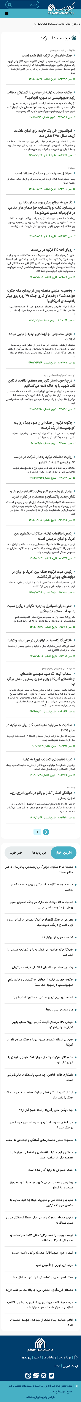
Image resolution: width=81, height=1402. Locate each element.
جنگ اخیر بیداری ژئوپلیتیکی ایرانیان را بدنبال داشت (41, 1277)
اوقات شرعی (70, 1366)
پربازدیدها (39, 852)
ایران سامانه (33, 1397)
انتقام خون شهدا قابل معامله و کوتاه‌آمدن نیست (42, 1253)
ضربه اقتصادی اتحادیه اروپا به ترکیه (47, 759)
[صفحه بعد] (46, 832)
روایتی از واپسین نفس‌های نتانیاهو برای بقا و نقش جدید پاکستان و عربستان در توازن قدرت (42, 494)
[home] (40, 1345)
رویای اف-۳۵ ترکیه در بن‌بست (51, 249)
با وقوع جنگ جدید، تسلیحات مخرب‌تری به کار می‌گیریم (51, 24)
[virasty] (36, 1375)
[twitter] (51, 1375)
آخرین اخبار (64, 852)
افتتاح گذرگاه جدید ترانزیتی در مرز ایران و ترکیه (40, 640)
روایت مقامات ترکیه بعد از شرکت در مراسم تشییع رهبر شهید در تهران (44, 460)
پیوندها (26, 1357)
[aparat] (44, 1375)
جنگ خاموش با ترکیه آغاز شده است (47, 55)
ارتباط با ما (50, 1357)
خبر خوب (16, 852)
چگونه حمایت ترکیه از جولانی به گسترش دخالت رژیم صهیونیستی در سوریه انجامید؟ (41, 95)
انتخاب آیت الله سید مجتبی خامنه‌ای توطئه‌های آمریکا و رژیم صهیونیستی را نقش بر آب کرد (41, 679)
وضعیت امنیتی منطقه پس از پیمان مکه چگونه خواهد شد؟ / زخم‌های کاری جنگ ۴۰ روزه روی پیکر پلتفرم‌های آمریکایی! (40, 296)
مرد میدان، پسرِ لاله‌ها (59, 1009)
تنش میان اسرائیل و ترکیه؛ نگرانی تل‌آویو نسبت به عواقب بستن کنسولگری (41, 609)
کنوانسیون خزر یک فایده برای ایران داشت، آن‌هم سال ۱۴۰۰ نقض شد (44, 133)
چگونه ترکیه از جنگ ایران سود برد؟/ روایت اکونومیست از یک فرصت (44, 425)
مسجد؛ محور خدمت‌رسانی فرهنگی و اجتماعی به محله (39, 1140)
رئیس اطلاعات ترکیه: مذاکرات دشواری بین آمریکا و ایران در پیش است (44, 536)
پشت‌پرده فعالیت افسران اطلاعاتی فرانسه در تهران (42, 967)
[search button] (10, 4)
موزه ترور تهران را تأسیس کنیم (54, 1265)
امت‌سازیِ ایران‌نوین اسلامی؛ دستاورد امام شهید (43, 997)
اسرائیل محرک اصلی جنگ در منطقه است (43, 173)
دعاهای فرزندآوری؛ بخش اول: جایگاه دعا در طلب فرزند (39, 1290)
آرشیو (37, 1357)
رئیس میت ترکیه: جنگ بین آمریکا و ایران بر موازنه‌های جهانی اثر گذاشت (43, 574)
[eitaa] (28, 1375)
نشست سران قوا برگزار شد (57, 937)
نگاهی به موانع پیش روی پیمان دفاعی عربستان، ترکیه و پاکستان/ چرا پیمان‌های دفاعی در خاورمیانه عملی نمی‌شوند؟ (41, 208)
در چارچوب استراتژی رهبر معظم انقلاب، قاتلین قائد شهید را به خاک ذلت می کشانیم (41, 383)
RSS (57, 1366)
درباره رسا (65, 1357)
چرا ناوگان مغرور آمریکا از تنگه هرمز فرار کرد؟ (46, 1110)
